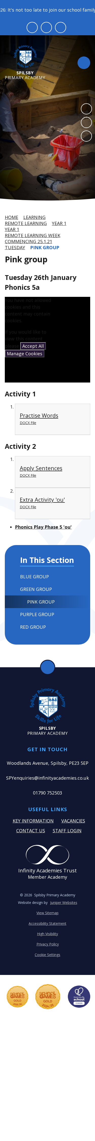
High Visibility (47, 933)
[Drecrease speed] (46, 27)
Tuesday (15, 247)
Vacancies (73, 821)
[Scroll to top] (47, 667)
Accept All (33, 346)
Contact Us (30, 831)
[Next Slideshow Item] (86, 122)
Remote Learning (26, 223)
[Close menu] (84, 62)
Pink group (44, 247)
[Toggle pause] (32, 27)
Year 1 (59, 223)
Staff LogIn (67, 831)
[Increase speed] (60, 27)
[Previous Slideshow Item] (86, 108)
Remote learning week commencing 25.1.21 (32, 238)
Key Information (33, 821)
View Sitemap (47, 912)
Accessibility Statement (47, 923)
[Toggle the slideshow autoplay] (86, 136)
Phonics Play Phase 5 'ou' (43, 527)
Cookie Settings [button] (47, 954)
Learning (34, 217)
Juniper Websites (63, 902)
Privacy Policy (47, 944)
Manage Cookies (24, 354)
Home (11, 217)
